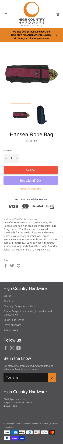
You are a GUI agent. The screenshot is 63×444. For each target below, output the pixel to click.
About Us (8, 301)
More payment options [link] (30, 189)
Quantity (8, 150)
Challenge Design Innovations (20, 306)
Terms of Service (12, 325)
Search (7, 295)
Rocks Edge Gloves (14, 319)
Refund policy (11, 330)
